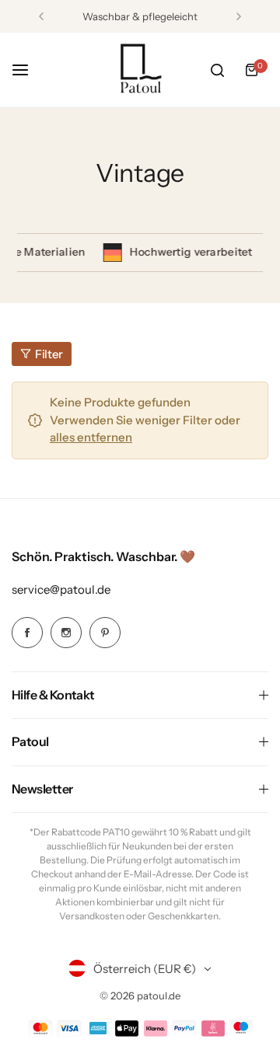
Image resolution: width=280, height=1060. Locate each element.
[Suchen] (217, 70)
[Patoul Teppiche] (140, 70)
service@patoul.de (61, 589)
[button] (41, 16)
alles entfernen (91, 437)
